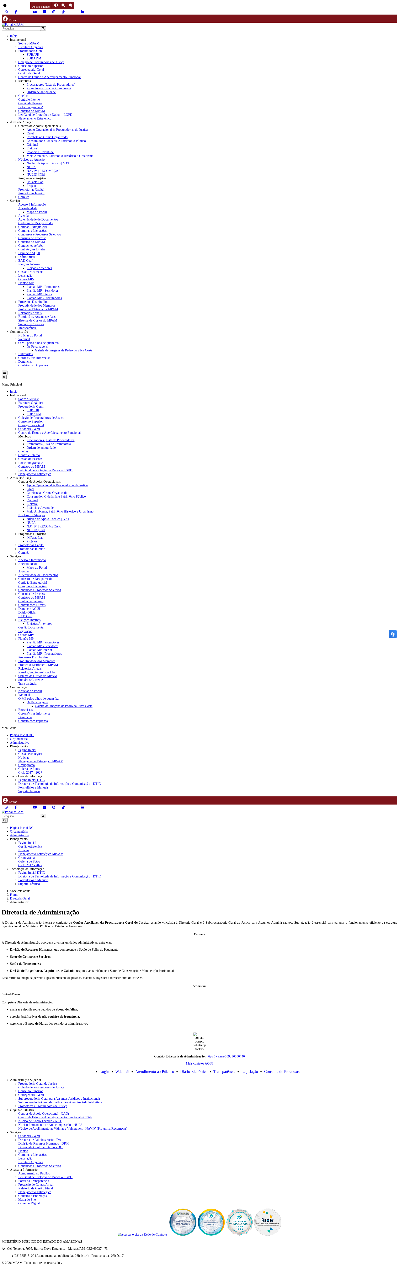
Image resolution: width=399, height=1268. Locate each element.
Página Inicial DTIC (31, 780)
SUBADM (34, 58)
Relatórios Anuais (30, 313)
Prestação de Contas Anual (35, 1184)
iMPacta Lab (35, 182)
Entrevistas (25, 354)
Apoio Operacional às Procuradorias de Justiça (57, 129)
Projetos (32, 185)
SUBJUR (33, 54)
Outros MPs (26, 279)
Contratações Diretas (32, 249)
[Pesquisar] (43, 28)
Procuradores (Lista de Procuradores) (51, 84)
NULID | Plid (36, 174)
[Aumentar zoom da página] (63, 5)
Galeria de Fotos (29, 768)
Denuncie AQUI (29, 253)
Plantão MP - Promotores (43, 286)
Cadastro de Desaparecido (35, 223)
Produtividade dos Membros (36, 305)
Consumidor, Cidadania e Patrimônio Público (56, 141)
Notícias (23, 757)
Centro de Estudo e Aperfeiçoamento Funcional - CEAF (55, 1117)
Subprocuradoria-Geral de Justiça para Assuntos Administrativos (60, 1102)
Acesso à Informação (32, 204)
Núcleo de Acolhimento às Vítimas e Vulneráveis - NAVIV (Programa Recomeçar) (72, 1128)
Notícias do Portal (30, 335)
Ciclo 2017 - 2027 (30, 772)
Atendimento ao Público (154, 1071)
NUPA (31, 167)
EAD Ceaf (25, 260)
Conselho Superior (30, 66)
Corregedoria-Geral (31, 69)
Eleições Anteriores (39, 268)
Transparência (27, 328)
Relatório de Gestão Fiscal (35, 1188)
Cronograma (26, 765)
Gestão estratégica (30, 753)
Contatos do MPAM (31, 111)
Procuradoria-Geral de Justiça (37, 1083)
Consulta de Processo (32, 238)
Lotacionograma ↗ (30, 107)
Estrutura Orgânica (30, 47)
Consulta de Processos (281, 1071)
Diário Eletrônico (194, 1071)
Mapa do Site (27, 1199)
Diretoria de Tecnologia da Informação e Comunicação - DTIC (59, 783)
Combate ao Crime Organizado (47, 137)
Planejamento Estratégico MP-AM (40, 761)
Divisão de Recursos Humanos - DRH (43, 1143)
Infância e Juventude (40, 152)
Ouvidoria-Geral (29, 73)
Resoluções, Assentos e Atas (36, 316)
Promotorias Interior (31, 193)
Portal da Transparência (33, 1181)
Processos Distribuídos (33, 301)
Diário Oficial (27, 257)
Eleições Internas (29, 264)
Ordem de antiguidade (41, 92)
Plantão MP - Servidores (42, 290)
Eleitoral (32, 148)
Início (13, 36)
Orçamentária (19, 739)
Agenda (23, 215)
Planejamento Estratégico (34, 118)
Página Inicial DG (22, 735)
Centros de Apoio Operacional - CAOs (43, 1113)
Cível (30, 133)
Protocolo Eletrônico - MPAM (38, 309)
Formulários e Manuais (33, 787)
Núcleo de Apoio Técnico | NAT (48, 163)
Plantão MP (26, 283)
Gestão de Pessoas (30, 103)
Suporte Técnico (29, 791)
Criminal (32, 144)
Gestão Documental (31, 272)
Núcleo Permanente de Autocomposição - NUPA (50, 1124)
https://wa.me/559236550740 (226, 1056)
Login (104, 1071)
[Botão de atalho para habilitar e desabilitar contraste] (56, 5)
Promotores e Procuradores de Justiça (42, 1106)
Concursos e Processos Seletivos (39, 234)
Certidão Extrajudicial (32, 227)
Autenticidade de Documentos (38, 219)
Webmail (24, 339)
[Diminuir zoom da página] (70, 5)
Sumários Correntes (31, 324)
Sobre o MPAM (28, 43)
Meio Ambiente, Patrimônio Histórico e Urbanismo (60, 156)
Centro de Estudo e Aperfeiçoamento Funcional (49, 77)
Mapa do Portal (37, 212)
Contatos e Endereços (32, 1196)
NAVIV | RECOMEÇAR (44, 171)
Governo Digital (29, 1203)
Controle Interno (29, 99)
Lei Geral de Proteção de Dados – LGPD (45, 114)
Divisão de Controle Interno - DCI (40, 1147)
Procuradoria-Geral (30, 51)
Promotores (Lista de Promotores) (49, 88)
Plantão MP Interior (39, 294)
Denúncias (25, 361)
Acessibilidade (27, 208)
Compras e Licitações (32, 230)
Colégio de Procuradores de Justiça (41, 62)
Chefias (23, 95)
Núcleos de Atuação (31, 159)
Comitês (23, 197)
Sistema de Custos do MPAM (37, 320)
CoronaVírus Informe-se (34, 358)
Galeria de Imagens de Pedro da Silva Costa (63, 350)
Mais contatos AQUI (199, 1063)
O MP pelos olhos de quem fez (38, 343)
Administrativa (19, 742)
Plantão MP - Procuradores (44, 298)
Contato (7, 1255)
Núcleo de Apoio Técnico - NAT (40, 1121)
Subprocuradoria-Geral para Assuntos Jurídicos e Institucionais (59, 1098)
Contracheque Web (30, 245)
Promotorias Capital (31, 189)
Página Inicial (27, 750)
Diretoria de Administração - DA (39, 1139)
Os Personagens (37, 346)
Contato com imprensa (33, 365)
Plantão (23, 1151)
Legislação (25, 275)
